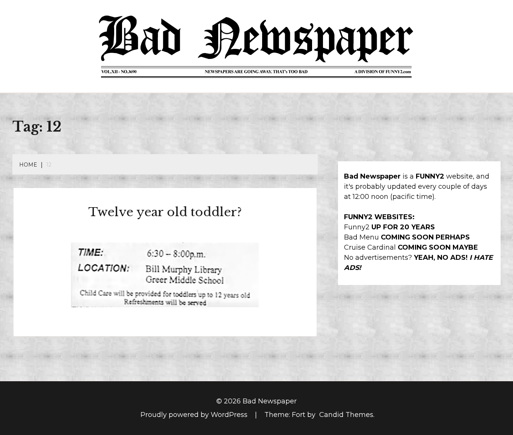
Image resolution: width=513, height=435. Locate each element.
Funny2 (357, 227)
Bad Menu (361, 237)
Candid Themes (346, 415)
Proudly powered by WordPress (194, 415)
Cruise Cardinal (370, 247)
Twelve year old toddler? (165, 212)
